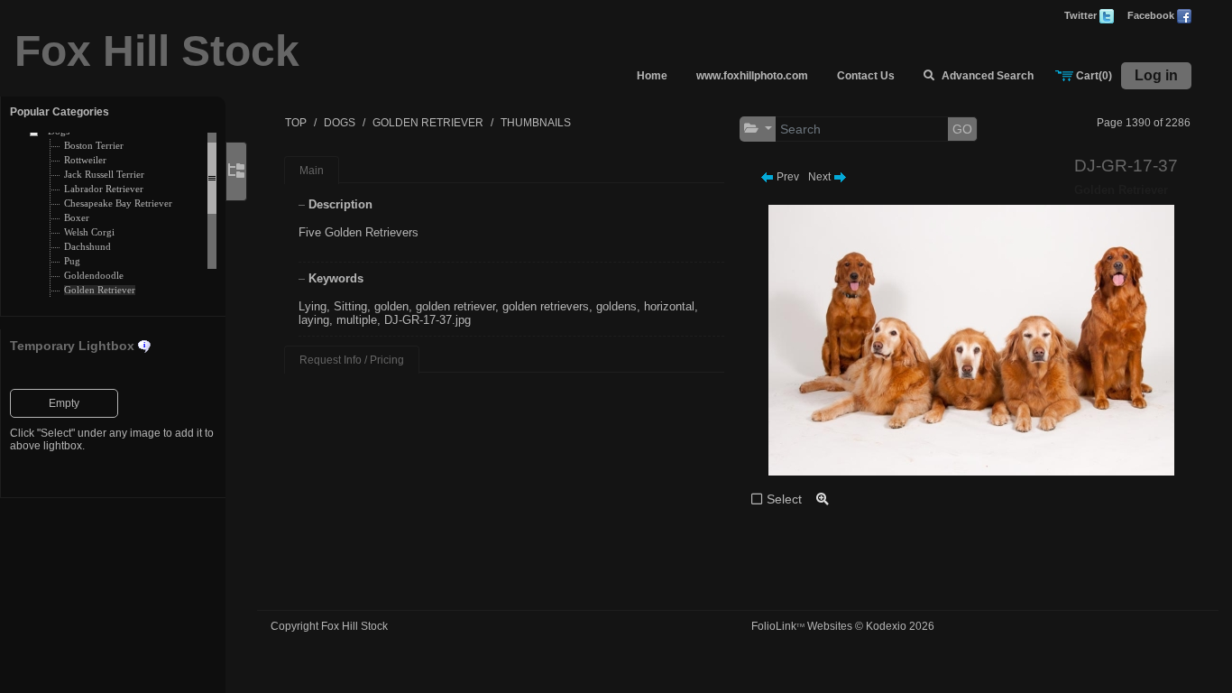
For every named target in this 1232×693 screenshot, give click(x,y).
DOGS (339, 122)
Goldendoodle (94, 276)
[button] (758, 128)
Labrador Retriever (103, 189)
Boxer (76, 218)
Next (820, 177)
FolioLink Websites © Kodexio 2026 (842, 626)
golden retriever (455, 306)
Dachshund (87, 247)
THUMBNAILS (536, 122)
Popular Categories (59, 112)
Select (784, 499)
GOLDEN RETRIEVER (427, 122)
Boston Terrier (94, 146)
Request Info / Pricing (351, 360)
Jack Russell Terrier (104, 175)
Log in (1156, 75)
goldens (616, 306)
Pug (72, 261)
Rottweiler (85, 160)
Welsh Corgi (89, 232)
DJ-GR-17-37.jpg (427, 320)
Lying (312, 306)
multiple (356, 320)
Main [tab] (311, 170)
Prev (786, 177)
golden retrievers (545, 306)
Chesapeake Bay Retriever (118, 203)
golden (391, 306)
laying (314, 320)
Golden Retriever (99, 290)
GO (962, 129)
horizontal (669, 306)
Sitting (350, 306)
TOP (296, 122)
